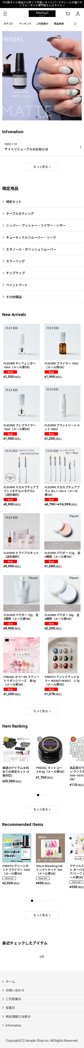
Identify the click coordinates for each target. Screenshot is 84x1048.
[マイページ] (78, 13)
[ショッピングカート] (67, 13)
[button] (5, 14)
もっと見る (40, 166)
